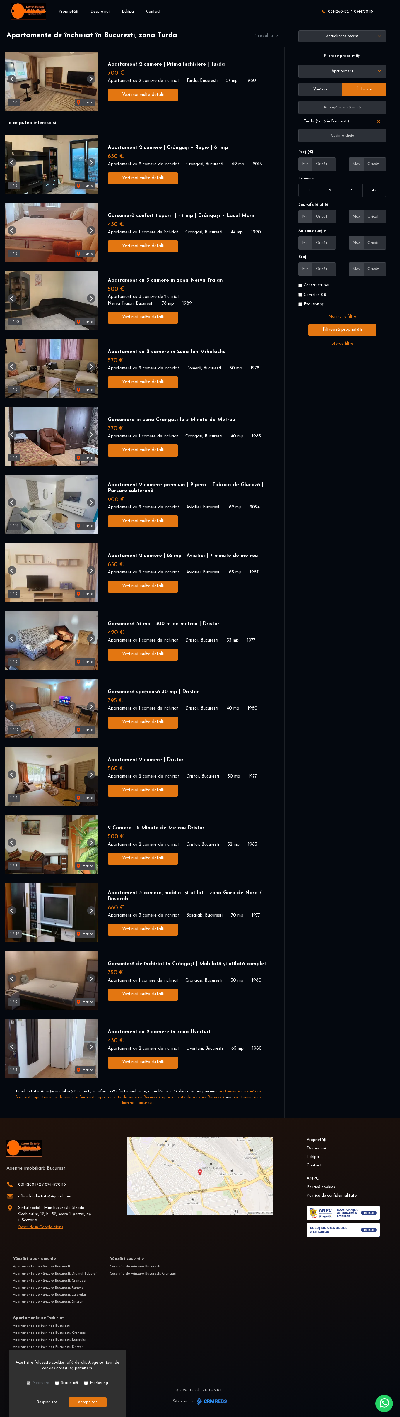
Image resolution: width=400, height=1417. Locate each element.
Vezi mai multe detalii (143, 95)
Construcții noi (316, 285)
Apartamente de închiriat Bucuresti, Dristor (48, 1347)
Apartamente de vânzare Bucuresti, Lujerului (49, 1294)
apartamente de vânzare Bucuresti (65, 1097)
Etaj (302, 257)
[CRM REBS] (211, 1401)
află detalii (76, 1363)
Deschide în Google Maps (40, 1227)
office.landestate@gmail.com (44, 1196)
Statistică (69, 1383)
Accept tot (87, 1402)
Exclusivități (314, 304)
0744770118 (363, 11)
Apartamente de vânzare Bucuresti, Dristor (48, 1302)
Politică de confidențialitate (332, 1195)
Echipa (128, 11)
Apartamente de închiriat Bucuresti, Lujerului (49, 1340)
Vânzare (320, 89)
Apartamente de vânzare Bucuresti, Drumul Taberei (55, 1273)
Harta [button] (87, 102)
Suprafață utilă (313, 204)
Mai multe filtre (342, 316)
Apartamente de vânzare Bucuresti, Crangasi (49, 1280)
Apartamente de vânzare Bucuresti (41, 1266)
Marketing (99, 1383)
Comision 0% (315, 295)
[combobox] (342, 71)
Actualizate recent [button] (342, 36)
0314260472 (338, 11)
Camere (306, 178)
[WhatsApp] (384, 1403)
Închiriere (364, 89)
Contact (153, 11)
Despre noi (100, 11)
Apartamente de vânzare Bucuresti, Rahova (48, 1287)
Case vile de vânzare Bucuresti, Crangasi (143, 1273)
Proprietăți (68, 11)
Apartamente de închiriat (38, 1318)
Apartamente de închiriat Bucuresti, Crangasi (49, 1333)
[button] (12, 79)
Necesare (41, 1383)
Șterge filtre (342, 343)
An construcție (312, 231)
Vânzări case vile (127, 1259)
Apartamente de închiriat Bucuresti (41, 1326)
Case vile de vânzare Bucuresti (135, 1266)
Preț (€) (305, 152)
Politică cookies (321, 1187)
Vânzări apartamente (34, 1259)
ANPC (313, 1178)
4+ (374, 190)
